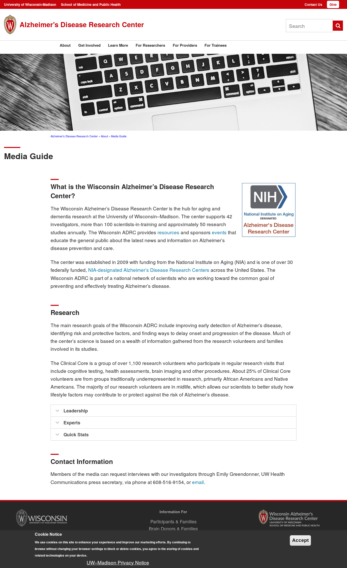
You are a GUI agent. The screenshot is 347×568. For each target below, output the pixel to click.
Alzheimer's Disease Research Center (82, 24)
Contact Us (313, 4)
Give (333, 4)
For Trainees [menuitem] (215, 45)
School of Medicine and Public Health (91, 4)
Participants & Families (173, 521)
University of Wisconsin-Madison (30, 4)
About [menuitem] (65, 45)
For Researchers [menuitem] (150, 45)
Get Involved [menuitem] (89, 45)
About (104, 136)
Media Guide (119, 136)
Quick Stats (76, 434)
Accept (300, 540)
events (219, 232)
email (198, 481)
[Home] (10, 24)
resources (168, 232)
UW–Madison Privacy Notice (118, 562)
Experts (72, 422)
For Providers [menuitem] (185, 45)
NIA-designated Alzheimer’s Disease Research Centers (148, 269)
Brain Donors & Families (173, 528)
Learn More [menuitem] (118, 45)
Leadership (76, 410)
